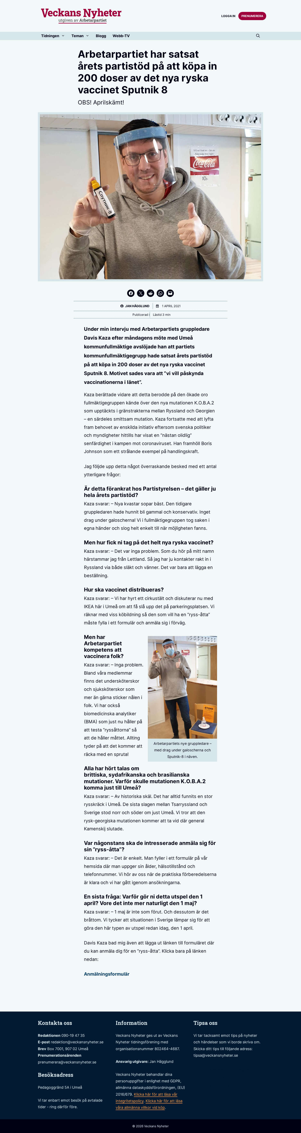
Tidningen (50, 36)
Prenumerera (252, 16)
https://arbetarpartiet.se (219, 1085)
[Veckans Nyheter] (81, 15)
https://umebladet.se (216, 1077)
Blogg (101, 36)
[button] (258, 36)
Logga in (228, 16)
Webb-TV (121, 36)
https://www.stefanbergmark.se (227, 1069)
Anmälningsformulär (106, 974)
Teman (77, 36)
